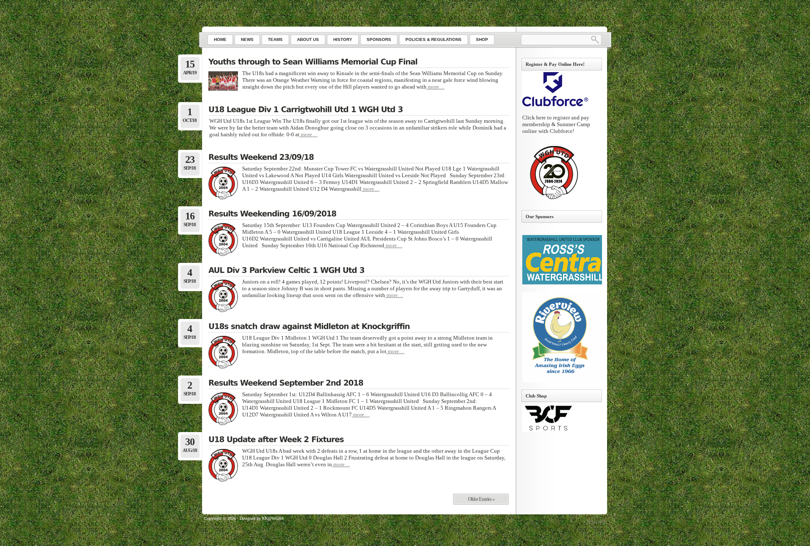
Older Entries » (481, 499)
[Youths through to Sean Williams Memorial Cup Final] (358, 62)
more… (436, 87)
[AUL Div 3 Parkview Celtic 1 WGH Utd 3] (358, 271)
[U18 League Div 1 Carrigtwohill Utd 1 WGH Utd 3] (358, 110)
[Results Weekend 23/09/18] (358, 158)
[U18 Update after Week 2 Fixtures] (358, 440)
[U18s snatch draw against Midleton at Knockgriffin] (358, 327)
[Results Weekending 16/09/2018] (358, 214)
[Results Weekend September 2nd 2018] (358, 383)
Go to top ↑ (597, 521)
